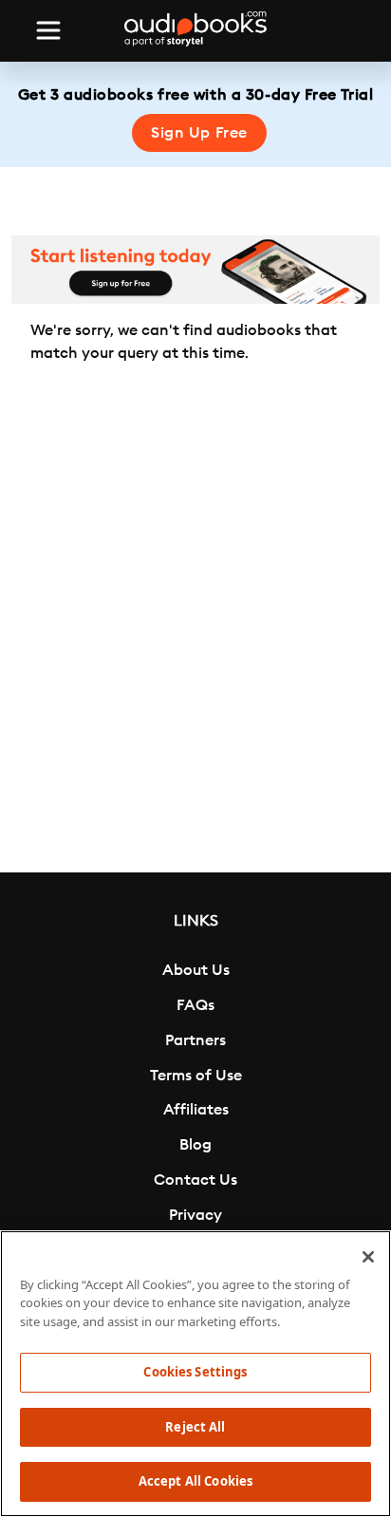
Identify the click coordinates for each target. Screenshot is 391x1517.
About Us (196, 970)
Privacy (195, 1215)
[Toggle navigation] (48, 30)
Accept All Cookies (195, 1480)
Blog (195, 1144)
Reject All (195, 1426)
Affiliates (196, 1109)
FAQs (195, 1005)
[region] (195, 1373)
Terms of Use (196, 1075)
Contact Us (195, 1180)
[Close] (368, 1257)
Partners (195, 1040)
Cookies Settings (195, 1371)
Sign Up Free (199, 132)
